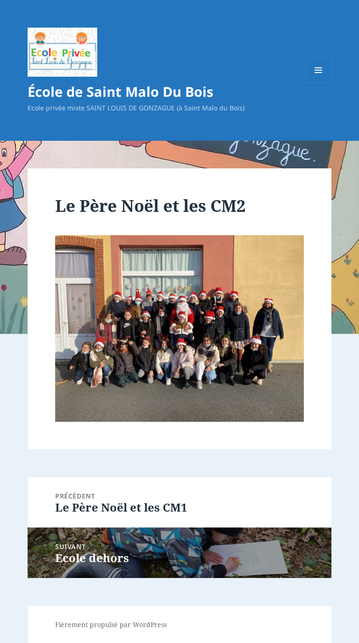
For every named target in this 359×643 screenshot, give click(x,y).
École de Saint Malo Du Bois (120, 91)
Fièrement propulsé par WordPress (111, 624)
